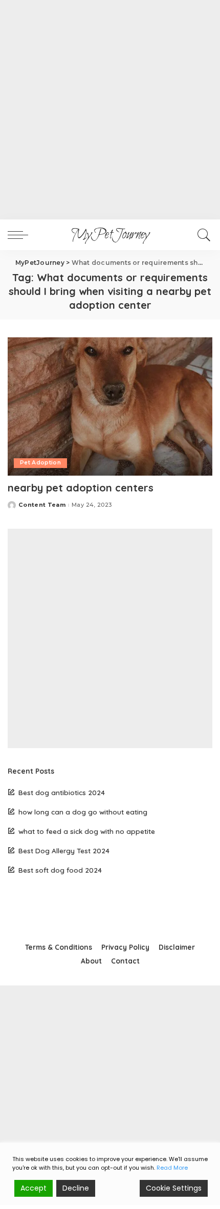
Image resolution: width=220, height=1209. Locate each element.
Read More (172, 1168)
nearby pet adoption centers (80, 487)
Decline (75, 1188)
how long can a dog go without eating (82, 811)
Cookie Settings (174, 1188)
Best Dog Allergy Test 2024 (63, 850)
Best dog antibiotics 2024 (61, 792)
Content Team (41, 505)
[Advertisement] (110, 109)
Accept (33, 1188)
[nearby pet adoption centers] (110, 406)
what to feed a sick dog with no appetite (86, 831)
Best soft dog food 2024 (60, 870)
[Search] (202, 234)
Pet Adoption (40, 462)
